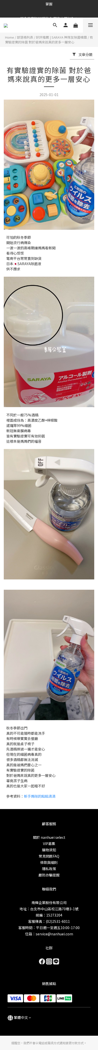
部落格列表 (25, 37)
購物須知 (49, 849)
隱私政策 (49, 868)
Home (9, 37)
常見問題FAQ (49, 856)
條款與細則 (49, 862)
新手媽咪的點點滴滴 (40, 796)
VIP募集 (49, 843)
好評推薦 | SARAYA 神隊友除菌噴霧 (61, 37)
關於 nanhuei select (49, 837)
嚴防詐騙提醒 (49, 874)
